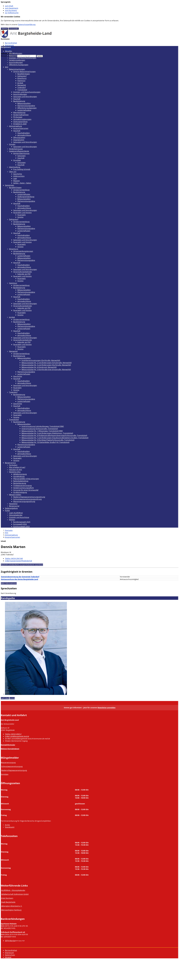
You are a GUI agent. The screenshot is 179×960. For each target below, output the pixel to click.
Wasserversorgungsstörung (24, 501)
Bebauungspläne (24, 103)
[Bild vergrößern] (36, 694)
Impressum (9, 45)
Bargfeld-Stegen (23, 74)
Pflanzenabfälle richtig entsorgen (26, 479)
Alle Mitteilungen (15, 53)
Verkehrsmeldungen (17, 60)
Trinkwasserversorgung (22, 485)
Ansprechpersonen (20, 128)
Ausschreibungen (16, 62)
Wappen (16, 181)
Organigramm (18, 140)
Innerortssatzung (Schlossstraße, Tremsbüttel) (40, 429)
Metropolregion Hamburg (11, 910)
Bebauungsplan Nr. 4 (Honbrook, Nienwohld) (39, 367)
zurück (12, 698)
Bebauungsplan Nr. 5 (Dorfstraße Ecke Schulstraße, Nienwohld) (46, 369)
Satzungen (21, 156)
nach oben (5, 698)
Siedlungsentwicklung (25, 197)
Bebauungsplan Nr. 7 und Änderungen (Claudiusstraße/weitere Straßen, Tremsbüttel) (55, 438)
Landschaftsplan (23, 194)
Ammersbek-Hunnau (21, 153)
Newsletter (13, 504)
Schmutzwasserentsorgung (12, 766)
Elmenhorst (22, 78)
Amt (6, 67)
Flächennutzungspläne (26, 106)
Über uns (12, 171)
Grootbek (17, 160)
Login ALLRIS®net (16, 513)
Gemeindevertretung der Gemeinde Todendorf (20, 577)
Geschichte (17, 174)
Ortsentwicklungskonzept (23, 251)
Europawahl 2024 (20, 524)
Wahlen (12, 520)
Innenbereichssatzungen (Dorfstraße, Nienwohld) (41, 360)
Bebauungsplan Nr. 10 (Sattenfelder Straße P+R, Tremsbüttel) (45, 442)
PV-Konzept (17, 117)
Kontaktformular (8, 745)
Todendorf (21, 87)
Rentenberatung (19, 483)
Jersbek (20, 83)
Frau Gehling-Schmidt (21, 169)
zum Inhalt (9, 6)
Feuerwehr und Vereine (22, 212)
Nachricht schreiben (8, 565)
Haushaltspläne (23, 133)
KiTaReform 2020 (20, 124)
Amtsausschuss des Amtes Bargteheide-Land (19, 579)
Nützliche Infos (15, 472)
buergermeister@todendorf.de (18, 561)
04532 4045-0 (13, 734)
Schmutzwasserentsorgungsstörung (27, 499)
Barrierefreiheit (11, 43)
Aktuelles (8, 51)
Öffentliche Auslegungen (18, 65)
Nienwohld (21, 85)
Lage (15, 178)
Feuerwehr (21, 215)
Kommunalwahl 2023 (21, 526)
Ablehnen (4, 28)
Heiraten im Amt (15, 469)
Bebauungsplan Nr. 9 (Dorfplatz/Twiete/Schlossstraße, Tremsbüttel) (48, 440)
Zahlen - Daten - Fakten (22, 183)
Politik (7, 510)
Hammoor (21, 81)
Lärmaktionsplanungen (22, 119)
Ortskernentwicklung (21, 190)
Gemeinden (9, 185)
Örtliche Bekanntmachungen (24, 71)
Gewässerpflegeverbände (19, 151)
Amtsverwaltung (15, 126)
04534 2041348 (14, 558)
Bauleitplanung (19, 101)
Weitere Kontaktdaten (10, 749)
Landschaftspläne (24, 110)
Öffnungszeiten (19, 137)
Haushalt (16, 99)
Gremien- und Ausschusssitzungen (22, 58)
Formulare (13, 465)
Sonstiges (4, 774)
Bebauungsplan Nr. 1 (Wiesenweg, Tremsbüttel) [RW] (42, 431)
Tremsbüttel (22, 90)
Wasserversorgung (8, 762)
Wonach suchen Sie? (9, 56)
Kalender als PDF (24, 274)
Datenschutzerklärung (26, 24)
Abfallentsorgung (20, 474)
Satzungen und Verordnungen (25, 96)
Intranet (8, 50)
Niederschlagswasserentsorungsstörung (29, 497)
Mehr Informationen (9, 583)
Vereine (20, 217)
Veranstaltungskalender (22, 272)
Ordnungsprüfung (20, 121)
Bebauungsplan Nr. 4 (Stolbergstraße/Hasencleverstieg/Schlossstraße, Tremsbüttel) (54, 435)
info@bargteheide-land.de (17, 736)
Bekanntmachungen (17, 55)
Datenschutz (10, 955)
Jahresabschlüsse (24, 135)
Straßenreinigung (20, 492)
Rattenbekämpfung (20, 481)
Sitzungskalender (15, 515)
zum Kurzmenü (11, 10)
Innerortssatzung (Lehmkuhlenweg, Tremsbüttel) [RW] (43, 426)
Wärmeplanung (19, 112)
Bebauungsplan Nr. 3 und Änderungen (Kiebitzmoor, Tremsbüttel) (47, 433)
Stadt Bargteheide (8, 902)
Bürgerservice (10, 463)
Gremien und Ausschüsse (19, 517)
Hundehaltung (19, 476)
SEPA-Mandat (10, 941)
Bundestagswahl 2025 (21, 522)
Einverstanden (13, 28)
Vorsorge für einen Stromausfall (25, 490)
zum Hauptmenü (11, 8)
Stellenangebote (11, 508)
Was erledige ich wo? (17, 467)
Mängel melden (15, 494)
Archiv (7, 825)
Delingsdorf (22, 76)
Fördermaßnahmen (21, 115)
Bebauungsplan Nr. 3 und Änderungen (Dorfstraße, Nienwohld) (46, 365)
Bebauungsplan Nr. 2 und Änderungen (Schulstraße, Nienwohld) (47, 363)
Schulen (12, 144)
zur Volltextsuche (11, 13)
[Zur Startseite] (26, 37)
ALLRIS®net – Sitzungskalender (13, 890)
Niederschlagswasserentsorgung (14, 770)
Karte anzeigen (20, 565)
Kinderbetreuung (16, 149)
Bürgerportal (14, 506)
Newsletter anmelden (107, 707)
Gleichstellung (14, 167)
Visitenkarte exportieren (34, 565)
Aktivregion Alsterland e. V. (11, 906)
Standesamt (9, 827)
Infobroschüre (18, 176)
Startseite (9, 530)
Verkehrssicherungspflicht (23, 488)
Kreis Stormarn (7, 898)
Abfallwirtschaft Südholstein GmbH (15, 894)
